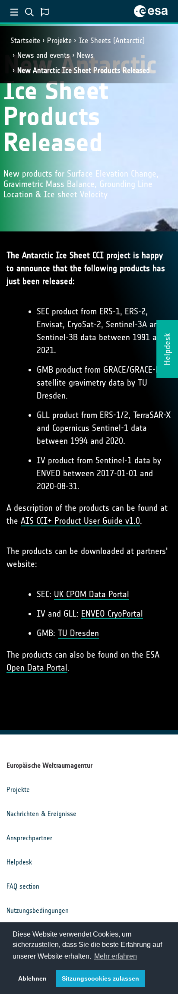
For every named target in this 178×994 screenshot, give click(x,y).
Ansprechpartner (29, 838)
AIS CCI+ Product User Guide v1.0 (80, 521)
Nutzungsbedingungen (37, 910)
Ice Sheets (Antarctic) (112, 40)
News (85, 55)
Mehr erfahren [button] (115, 956)
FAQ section (22, 886)
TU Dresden (78, 633)
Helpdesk (19, 862)
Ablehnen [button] (32, 978)
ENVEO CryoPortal (112, 613)
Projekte (59, 40)
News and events (43, 55)
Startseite (25, 40)
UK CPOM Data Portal (91, 594)
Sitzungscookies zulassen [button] (100, 978)
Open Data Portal (36, 667)
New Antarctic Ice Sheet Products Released (83, 70)
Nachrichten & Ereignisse (41, 814)
